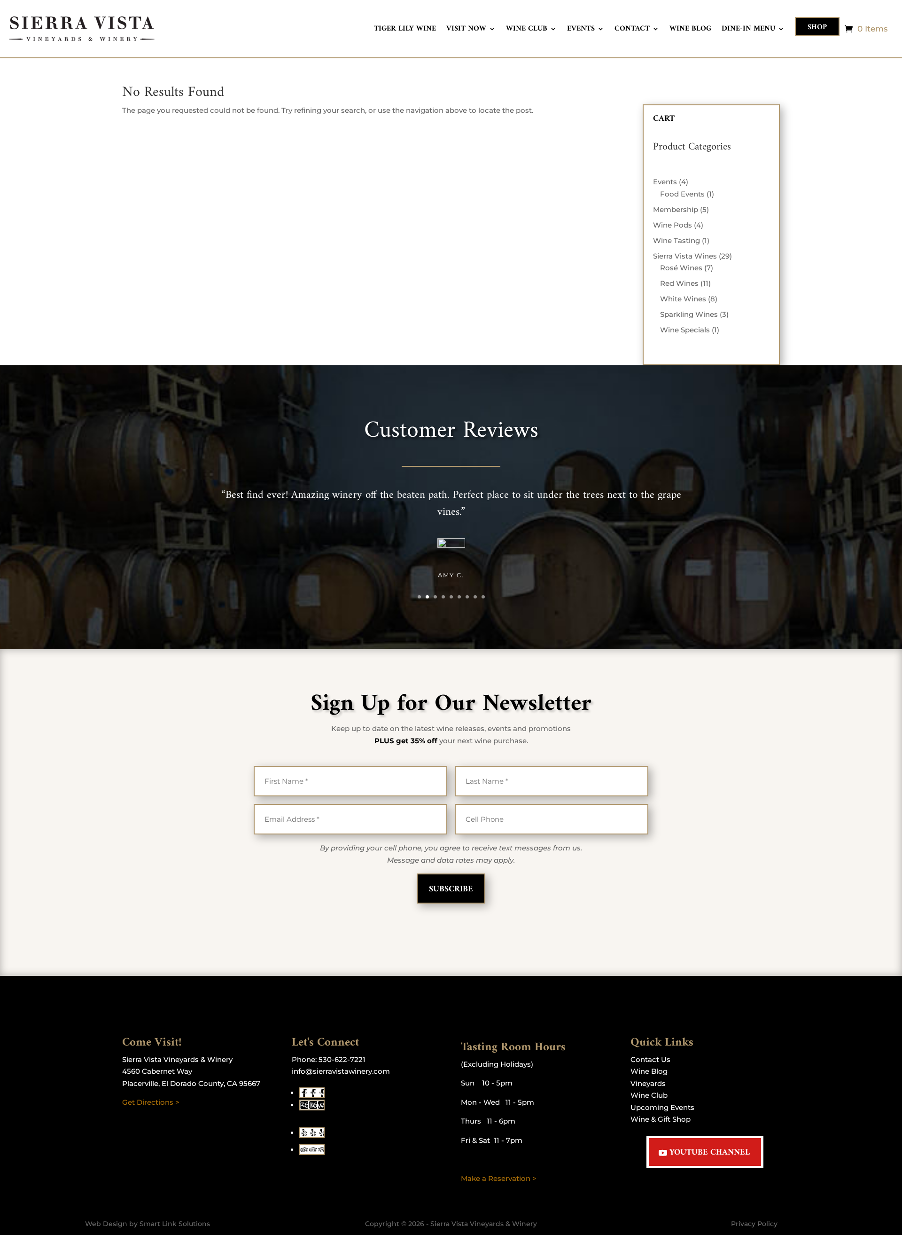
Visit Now (466, 30)
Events (581, 30)
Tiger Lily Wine (405, 30)
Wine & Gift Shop (660, 1119)
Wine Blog (690, 30)
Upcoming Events (662, 1107)
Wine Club (526, 30)
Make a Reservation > (499, 1178)
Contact (632, 30)
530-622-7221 (342, 1059)
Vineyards (648, 1083)
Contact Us (650, 1059)
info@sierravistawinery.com (341, 1071)
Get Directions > (150, 1102)
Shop (817, 27)
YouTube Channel (709, 1152)
